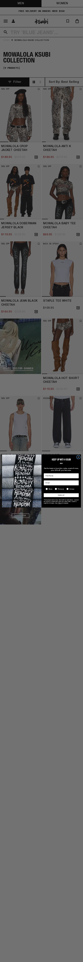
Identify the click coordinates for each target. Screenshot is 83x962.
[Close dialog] (78, 457)
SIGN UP (61, 495)
